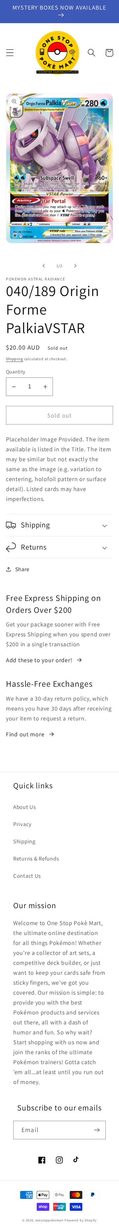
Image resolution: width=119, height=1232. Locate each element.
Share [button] (22, 569)
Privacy (22, 824)
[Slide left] (43, 265)
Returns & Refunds (36, 858)
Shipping (14, 358)
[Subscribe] (96, 1130)
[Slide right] (75, 265)
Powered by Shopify (80, 1220)
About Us (24, 807)
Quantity (15, 371)
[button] (10, 53)
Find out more (25, 734)
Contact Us (27, 875)
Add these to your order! (39, 660)
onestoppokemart (49, 1220)
